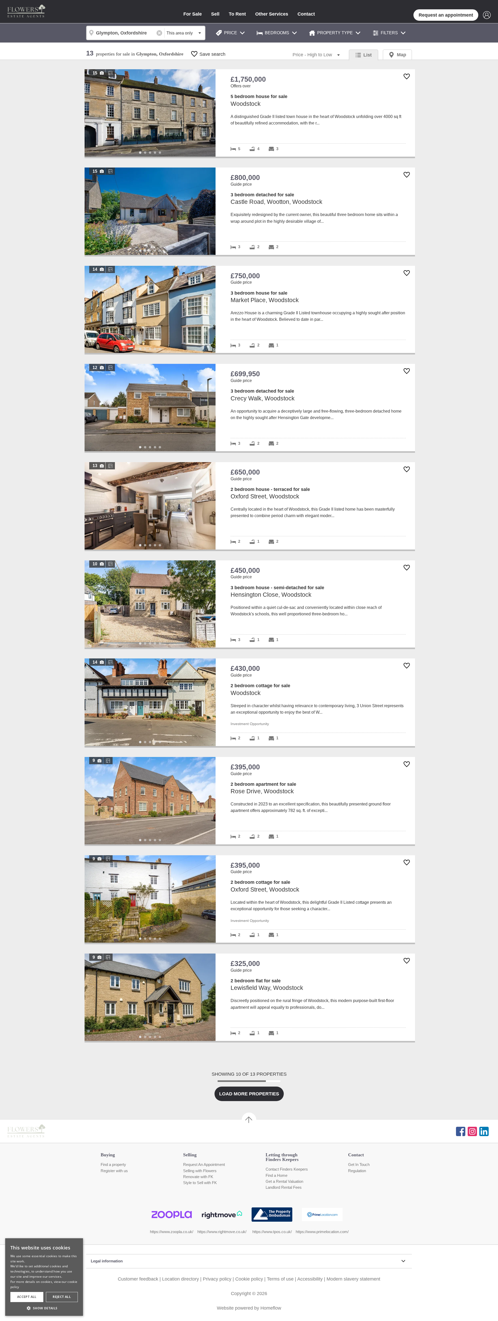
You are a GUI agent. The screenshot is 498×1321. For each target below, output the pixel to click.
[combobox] (125, 33)
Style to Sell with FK (200, 1183)
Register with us (114, 1171)
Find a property (113, 1165)
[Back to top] (34, 1131)
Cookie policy (249, 1279)
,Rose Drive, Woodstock (250, 800)
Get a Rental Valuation (284, 1181)
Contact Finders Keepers (287, 1169)
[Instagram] (472, 1131)
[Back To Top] (249, 1120)
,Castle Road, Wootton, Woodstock (250, 211)
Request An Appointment (204, 1165)
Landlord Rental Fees (284, 1187)
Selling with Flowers (200, 1171)
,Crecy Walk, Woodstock (250, 407)
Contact (306, 14)
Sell (215, 14)
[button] (44, 1308)
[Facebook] (460, 1131)
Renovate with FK (198, 1177)
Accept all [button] (27, 1297)
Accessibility (310, 1279)
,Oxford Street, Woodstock (250, 506)
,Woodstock (250, 113)
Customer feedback (138, 1279)
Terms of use (280, 1279)
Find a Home (276, 1175)
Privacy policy (217, 1279)
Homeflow (270, 1308)
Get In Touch (359, 1165)
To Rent (237, 14)
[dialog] (44, 1277)
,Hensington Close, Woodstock (250, 604)
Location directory (180, 1279)
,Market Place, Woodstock (250, 309)
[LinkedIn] (484, 1131)
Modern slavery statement (353, 1279)
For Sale (192, 14)
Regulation (357, 1171)
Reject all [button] (62, 1297)
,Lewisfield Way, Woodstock (250, 997)
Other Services (271, 14)
